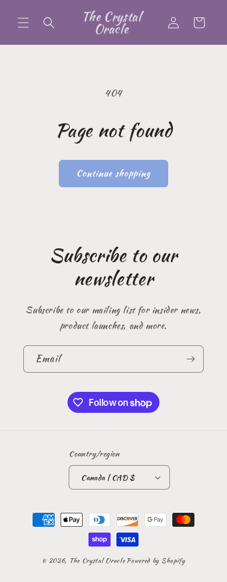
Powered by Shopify (155, 560)
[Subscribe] (190, 359)
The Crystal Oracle (97, 560)
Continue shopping (113, 173)
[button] (23, 22)
